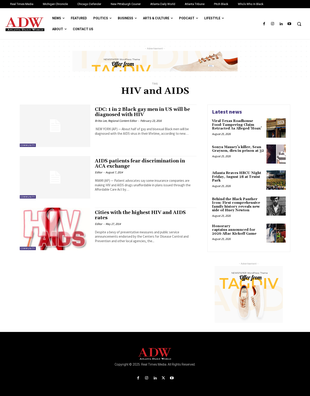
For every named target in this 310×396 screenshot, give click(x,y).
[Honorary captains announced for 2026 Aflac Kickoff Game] (276, 233)
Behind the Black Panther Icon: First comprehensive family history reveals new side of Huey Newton (236, 205)
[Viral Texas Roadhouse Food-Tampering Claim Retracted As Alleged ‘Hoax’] (276, 128)
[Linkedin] (281, 24)
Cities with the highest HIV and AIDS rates (140, 215)
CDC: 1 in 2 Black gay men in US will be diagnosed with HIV (142, 112)
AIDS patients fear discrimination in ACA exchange (140, 163)
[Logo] (155, 354)
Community (28, 145)
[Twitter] (163, 378)
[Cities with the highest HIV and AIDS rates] (55, 229)
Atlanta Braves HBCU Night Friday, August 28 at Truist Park (236, 177)
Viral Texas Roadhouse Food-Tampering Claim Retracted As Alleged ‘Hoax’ (237, 125)
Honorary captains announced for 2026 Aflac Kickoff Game (234, 230)
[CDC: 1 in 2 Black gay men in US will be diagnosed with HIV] (55, 126)
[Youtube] (289, 24)
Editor (98, 172)
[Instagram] (272, 24)
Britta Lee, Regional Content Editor (116, 121)
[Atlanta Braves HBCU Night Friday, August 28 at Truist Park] (276, 180)
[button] (299, 23)
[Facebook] (264, 24)
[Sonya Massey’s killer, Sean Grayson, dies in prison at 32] (276, 154)
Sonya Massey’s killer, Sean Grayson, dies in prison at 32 (238, 149)
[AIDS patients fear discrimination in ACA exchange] (55, 177)
